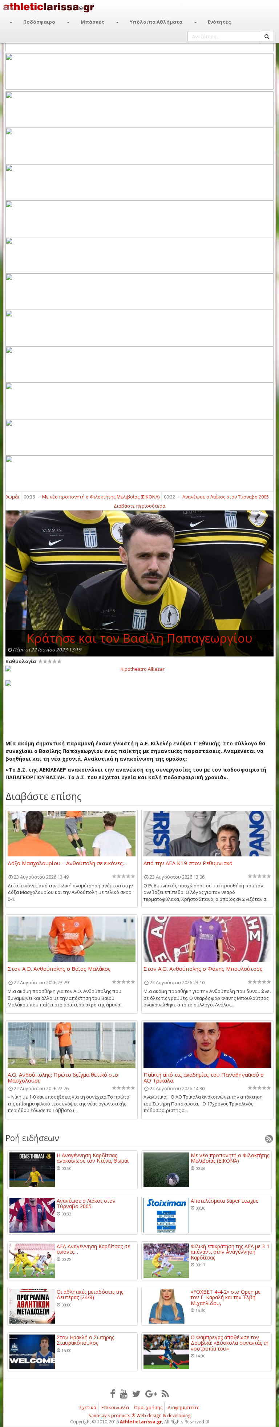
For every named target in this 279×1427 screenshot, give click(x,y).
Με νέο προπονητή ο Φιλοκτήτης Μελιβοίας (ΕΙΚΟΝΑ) (81, 496)
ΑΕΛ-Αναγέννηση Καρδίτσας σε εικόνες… (93, 1249)
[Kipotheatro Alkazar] (139, 668)
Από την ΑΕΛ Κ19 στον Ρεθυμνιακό (187, 863)
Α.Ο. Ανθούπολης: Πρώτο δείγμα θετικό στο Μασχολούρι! (63, 1077)
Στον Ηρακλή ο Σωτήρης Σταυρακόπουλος (85, 1340)
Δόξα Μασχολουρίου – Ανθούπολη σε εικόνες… (67, 863)
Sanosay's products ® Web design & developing (140, 1415)
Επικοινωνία (115, 1407)
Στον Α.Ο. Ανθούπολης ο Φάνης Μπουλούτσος (203, 969)
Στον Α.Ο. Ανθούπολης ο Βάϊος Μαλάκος (59, 969)
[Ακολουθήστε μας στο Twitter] (136, 1393)
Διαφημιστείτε (183, 1407)
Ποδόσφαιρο (39, 22)
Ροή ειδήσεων (32, 1138)
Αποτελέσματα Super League (225, 1200)
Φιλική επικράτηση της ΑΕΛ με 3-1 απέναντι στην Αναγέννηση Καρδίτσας (230, 1251)
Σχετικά (88, 1407)
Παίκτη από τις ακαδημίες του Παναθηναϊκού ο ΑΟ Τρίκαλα (203, 1077)
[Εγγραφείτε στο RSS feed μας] (165, 1393)
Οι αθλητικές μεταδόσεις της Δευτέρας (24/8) (90, 1294)
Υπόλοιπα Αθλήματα (156, 22)
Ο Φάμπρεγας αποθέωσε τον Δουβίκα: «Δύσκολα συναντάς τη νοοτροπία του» (229, 1343)
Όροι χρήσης (148, 1407)
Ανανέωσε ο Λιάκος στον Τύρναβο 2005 (206, 496)
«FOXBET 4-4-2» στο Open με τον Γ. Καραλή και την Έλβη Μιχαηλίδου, (225, 1297)
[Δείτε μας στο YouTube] (124, 1393)
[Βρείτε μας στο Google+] (151, 1393)
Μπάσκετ (92, 22)
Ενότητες (219, 22)
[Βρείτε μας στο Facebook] (112, 1393)
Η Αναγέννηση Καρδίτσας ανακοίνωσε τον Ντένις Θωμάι (93, 1158)
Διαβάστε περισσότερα (139, 505)
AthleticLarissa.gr (141, 1422)
